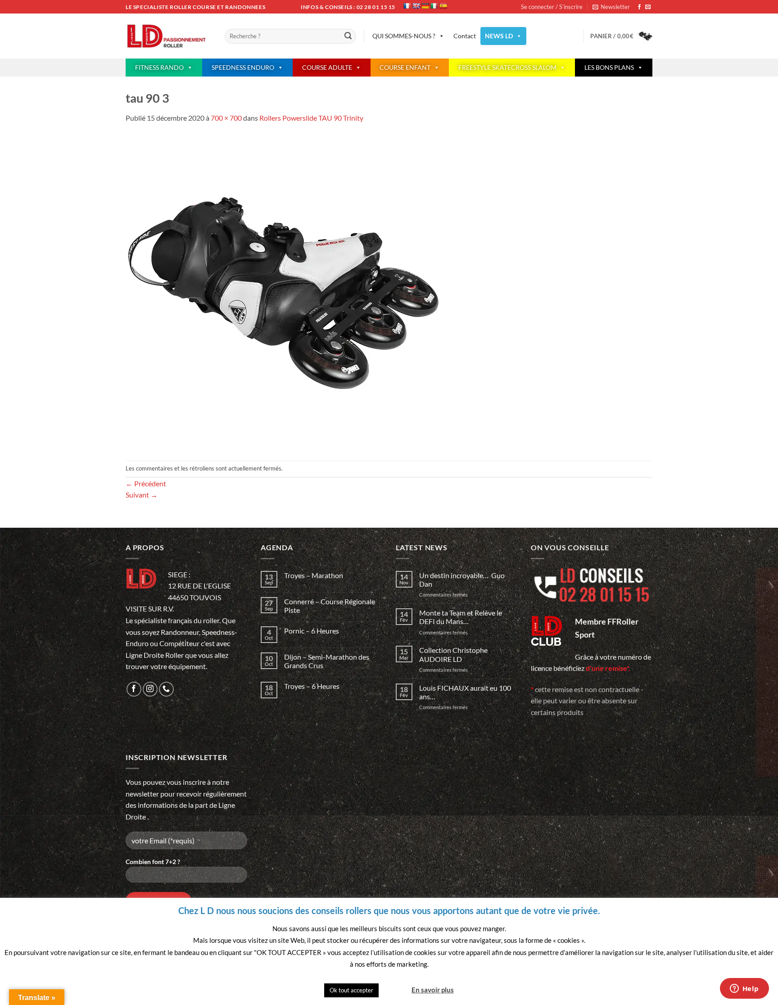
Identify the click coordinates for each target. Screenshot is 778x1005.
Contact (464, 36)
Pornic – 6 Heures (311, 630)
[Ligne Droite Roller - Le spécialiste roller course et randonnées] (168, 36)
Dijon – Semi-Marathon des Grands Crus (326, 661)
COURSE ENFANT (405, 67)
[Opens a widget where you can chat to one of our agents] (744, 989)
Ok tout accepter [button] (351, 990)
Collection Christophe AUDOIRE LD (453, 654)
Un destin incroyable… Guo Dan (462, 579)
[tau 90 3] (283, 291)
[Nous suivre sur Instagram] (150, 689)
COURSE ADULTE (327, 67)
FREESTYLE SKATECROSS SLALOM (507, 67)
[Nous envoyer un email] (648, 7)
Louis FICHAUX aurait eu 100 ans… (465, 692)
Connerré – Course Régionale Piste (329, 605)
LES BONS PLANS (609, 67)
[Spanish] (443, 5)
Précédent (146, 483)
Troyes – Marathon (313, 575)
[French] (407, 5)
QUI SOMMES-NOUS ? (403, 36)
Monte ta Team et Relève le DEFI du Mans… (460, 616)
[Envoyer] (348, 36)
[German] (425, 5)
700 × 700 (226, 117)
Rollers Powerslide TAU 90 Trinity (311, 117)
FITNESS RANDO (159, 67)
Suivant (142, 494)
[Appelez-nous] (166, 689)
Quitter (394, 990)
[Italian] (434, 5)
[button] (611, 7)
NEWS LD (499, 36)
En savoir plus (433, 990)
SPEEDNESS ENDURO (243, 67)
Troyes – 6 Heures (311, 686)
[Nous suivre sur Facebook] (639, 7)
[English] (416, 5)
